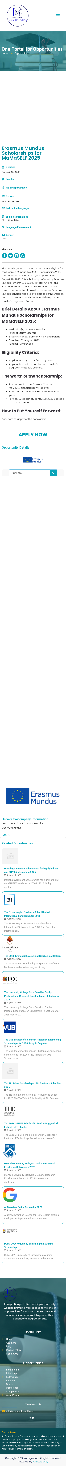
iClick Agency (40, 1461)
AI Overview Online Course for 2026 (23, 1207)
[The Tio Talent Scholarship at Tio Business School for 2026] (10, 1071)
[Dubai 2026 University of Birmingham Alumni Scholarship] (10, 1231)
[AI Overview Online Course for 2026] (10, 1195)
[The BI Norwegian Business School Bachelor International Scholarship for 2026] (10, 900)
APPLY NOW (33, 434)
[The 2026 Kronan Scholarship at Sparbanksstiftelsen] (10, 944)
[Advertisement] (33, 106)
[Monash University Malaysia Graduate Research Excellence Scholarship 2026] (10, 1151)
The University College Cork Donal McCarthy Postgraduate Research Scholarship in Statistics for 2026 (31, 996)
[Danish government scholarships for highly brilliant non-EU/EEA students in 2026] (10, 856)
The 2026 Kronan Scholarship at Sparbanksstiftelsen (32, 956)
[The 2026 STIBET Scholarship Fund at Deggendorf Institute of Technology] (10, 1111)
